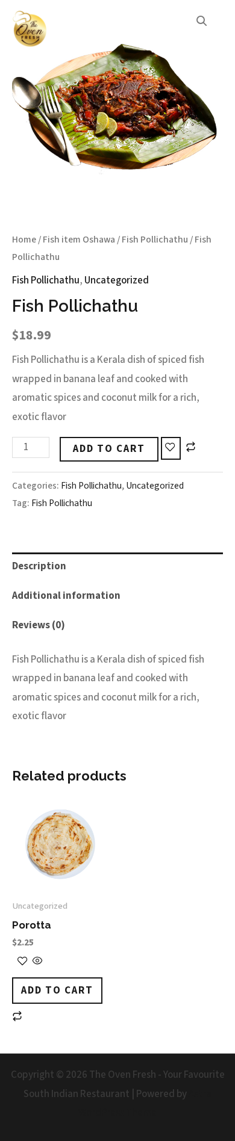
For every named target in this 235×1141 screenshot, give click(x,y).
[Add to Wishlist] (171, 448)
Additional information (66, 596)
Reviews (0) (38, 625)
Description (39, 566)
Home (24, 239)
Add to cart (109, 449)
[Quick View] (37, 962)
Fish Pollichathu (155, 239)
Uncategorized (116, 280)
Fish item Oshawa (79, 239)
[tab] (117, 567)
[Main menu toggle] (209, 29)
